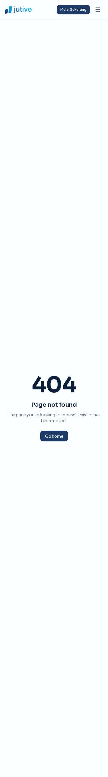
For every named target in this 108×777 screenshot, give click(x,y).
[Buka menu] (97, 9)
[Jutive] (18, 9)
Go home (54, 436)
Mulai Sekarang (73, 9)
